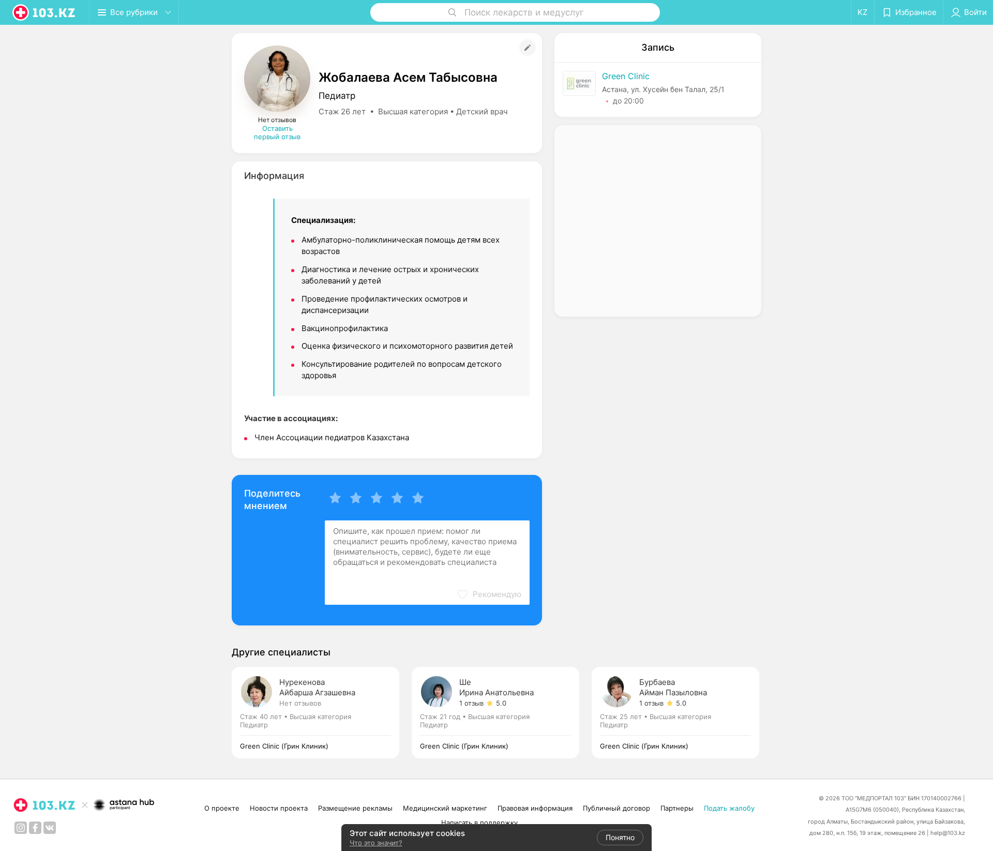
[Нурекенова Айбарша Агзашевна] (322, 712)
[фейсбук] (35, 828)
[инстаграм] (20, 828)
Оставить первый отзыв (277, 132)
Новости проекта (279, 808)
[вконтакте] (49, 828)
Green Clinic (626, 76)
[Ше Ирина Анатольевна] (502, 712)
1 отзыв (471, 703)
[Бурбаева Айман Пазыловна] (675, 712)
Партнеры (677, 808)
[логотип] (44, 12)
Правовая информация (535, 808)
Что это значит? (376, 843)
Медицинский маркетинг (445, 808)
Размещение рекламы (355, 808)
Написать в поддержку (479, 822)
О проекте (221, 808)
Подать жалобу (729, 808)
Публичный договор (616, 808)
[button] (488, 594)
